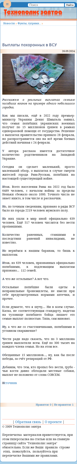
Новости (9, 23)
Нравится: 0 (43, 404)
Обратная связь (28, 422)
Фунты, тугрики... (29, 23)
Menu (7, 7)
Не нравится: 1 (64, 404)
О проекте (53, 422)
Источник (9, 383)
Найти (70, 5)
